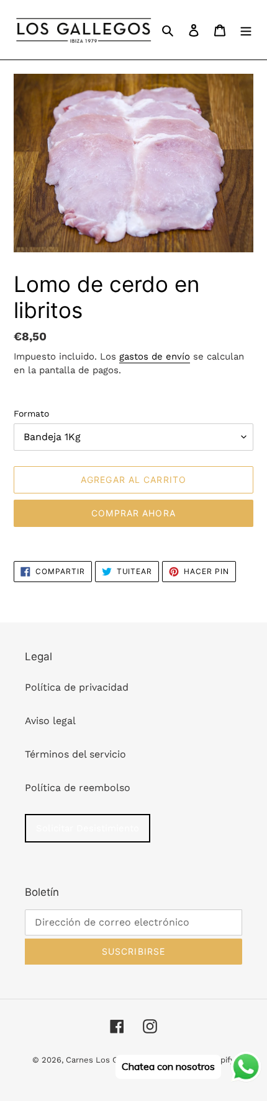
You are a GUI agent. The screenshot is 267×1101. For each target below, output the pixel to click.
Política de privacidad (77, 687)
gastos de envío (154, 356)
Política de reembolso (77, 788)
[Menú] (246, 29)
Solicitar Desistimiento (87, 828)
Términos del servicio (75, 754)
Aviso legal (50, 721)
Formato (31, 413)
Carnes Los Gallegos (106, 1059)
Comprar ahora (133, 513)
